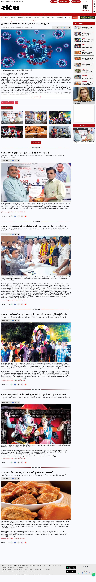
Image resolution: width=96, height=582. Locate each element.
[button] (28, 14)
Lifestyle (72, 14)
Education (20, 17)
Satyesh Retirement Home (8, 571)
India (34, 14)
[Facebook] (94, 4)
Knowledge (28, 17)
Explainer (13, 17)
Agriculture (36, 17)
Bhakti (88, 14)
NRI (53, 17)
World (52, 14)
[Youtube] (94, 11)
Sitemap (31, 569)
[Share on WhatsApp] (94, 574)
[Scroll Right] (63, 18)
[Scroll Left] (1, 18)
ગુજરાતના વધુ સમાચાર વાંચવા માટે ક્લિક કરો (13, 212)
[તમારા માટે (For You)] (69, 17)
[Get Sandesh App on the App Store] (71, 571)
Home (3, 14)
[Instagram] (94, 9)
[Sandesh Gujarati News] (11, 7)
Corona (11, 102)
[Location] (86, 1)
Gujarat (8, 14)
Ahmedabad (5, 102)
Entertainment (81, 14)
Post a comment (36, 142)
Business (45, 14)
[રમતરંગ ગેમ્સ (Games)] (65, 17)
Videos (6, 17)
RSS (26, 569)
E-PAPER (54, 1)
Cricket (57, 14)
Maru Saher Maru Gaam (18, 14)
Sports (62, 14)
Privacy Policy (38, 569)
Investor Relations (6, 569)
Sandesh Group (48, 569)
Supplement (63, 1)
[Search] (89, 1)
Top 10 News (78, 23)
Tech (43, 17)
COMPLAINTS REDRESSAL (22, 571)
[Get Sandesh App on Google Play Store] (71, 568)
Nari (48, 17)
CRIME (67, 14)
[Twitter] (94, 6)
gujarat (7, 21)
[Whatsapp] (94, 1)
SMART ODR (32, 571)
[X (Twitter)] (66, 27)
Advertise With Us (18, 569)
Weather (28, 14)
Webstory (39, 14)
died (16, 102)
